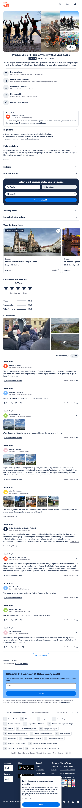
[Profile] (75, 4)
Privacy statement (64, 702)
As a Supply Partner (66, 766)
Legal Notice (40, 770)
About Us (54, 766)
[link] (32, 250)
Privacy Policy (40, 773)
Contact (38, 766)
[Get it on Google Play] (26, 768)
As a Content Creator (67, 770)
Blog (52, 773)
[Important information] (76, 217)
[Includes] (76, 167)
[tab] (16, 712)
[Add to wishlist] (58, 231)
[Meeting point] (76, 210)
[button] (46, 58)
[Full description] (76, 146)
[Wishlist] (59, 4)
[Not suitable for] (76, 173)
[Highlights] (76, 129)
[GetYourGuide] (6, 4)
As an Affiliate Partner (67, 773)
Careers (53, 770)
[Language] (67, 4)
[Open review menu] (77, 366)
